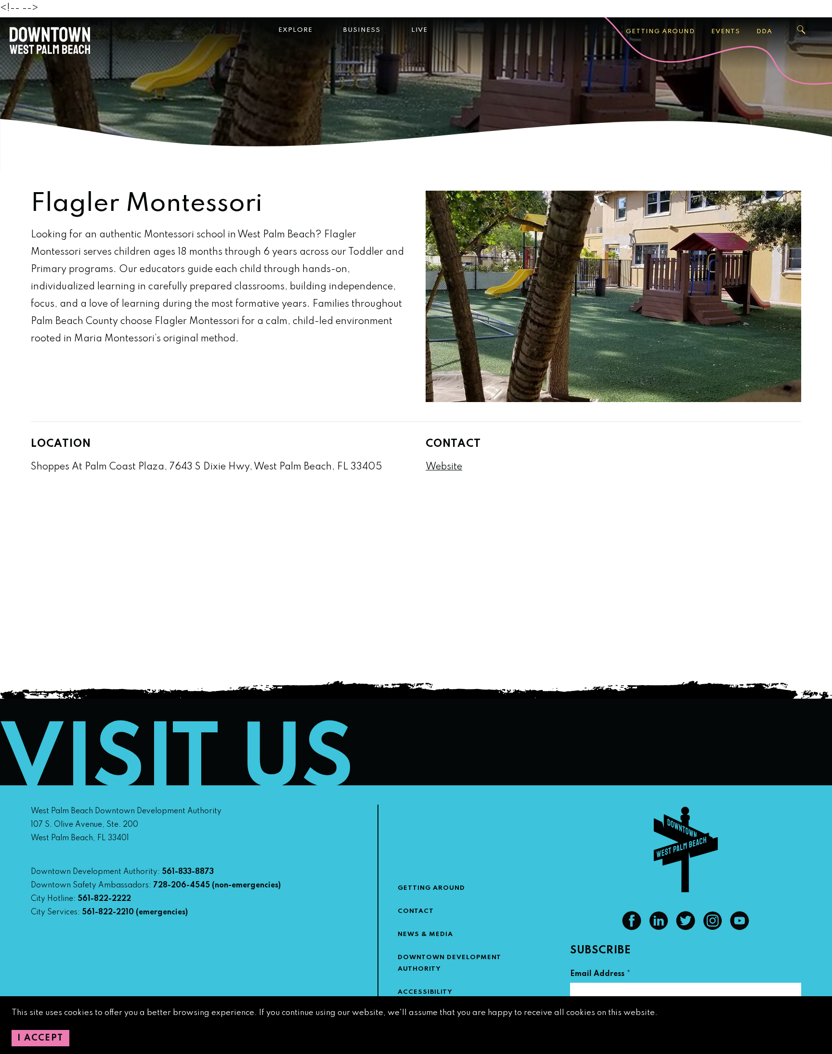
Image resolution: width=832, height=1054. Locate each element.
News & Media (425, 934)
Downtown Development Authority (449, 963)
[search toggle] (801, 30)
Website (444, 467)
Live (419, 30)
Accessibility (425, 992)
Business (361, 30)
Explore (295, 30)
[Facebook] (631, 928)
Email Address (600, 975)
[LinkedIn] (658, 928)
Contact (416, 911)
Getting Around (660, 31)
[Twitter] (685, 928)
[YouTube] (739, 928)
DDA (764, 31)
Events (725, 31)
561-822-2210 (108, 912)
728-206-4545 (181, 885)
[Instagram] (712, 928)
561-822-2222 (104, 899)
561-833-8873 (188, 872)
